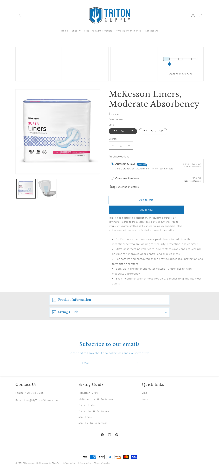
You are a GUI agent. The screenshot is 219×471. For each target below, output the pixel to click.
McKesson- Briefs (89, 392)
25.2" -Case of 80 (153, 131)
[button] (19, 15)
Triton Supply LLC (31, 463)
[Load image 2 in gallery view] (47, 188)
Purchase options (119, 156)
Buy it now (146, 209)
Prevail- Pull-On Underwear (94, 410)
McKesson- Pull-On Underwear (96, 398)
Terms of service (102, 463)
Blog (144, 392)
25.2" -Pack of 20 (122, 131)
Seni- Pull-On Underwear (93, 422)
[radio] (112, 164)
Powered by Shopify (49, 463)
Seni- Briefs (85, 416)
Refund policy (68, 463)
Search (146, 398)
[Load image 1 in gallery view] (26, 188)
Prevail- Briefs (86, 404)
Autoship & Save (130, 164)
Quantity (113, 138)
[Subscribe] (136, 363)
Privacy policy (84, 463)
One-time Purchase (127, 178)
